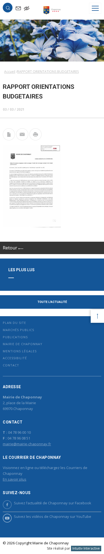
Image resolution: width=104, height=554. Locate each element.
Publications (15, 337)
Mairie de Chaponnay (22, 344)
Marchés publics (18, 330)
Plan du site (14, 323)
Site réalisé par (73, 548)
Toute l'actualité (52, 302)
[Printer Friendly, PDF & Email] (9, 139)
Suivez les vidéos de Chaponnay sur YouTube (52, 516)
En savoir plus (14, 479)
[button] (8, 9)
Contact (11, 365)
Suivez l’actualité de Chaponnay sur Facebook (52, 502)
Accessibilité (15, 358)
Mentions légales (20, 351)
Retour (10, 248)
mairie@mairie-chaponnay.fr (27, 443)
